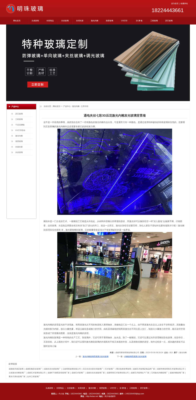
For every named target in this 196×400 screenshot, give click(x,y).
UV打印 (113, 388)
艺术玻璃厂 (109, 369)
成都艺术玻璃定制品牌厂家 (144, 369)
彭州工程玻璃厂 (33, 376)
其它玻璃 (143, 388)
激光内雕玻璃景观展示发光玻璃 (95, 356)
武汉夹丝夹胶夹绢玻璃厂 (93, 369)
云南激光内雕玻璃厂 (17, 373)
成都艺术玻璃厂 (78, 373)
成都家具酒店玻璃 (16, 369)
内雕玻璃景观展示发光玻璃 (135, 356)
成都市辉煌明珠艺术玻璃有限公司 (171, 369)
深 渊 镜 (123, 388)
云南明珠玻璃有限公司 (71, 369)
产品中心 (67, 106)
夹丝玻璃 (70, 388)
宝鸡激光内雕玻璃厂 (159, 373)
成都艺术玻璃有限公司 (36, 373)
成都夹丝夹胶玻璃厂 (52, 369)
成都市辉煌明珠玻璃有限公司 (127, 352)
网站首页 (56, 106)
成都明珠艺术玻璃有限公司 (118, 373)
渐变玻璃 (103, 388)
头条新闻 (49, 388)
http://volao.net (92, 396)
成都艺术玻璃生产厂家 (140, 373)
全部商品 (60, 388)
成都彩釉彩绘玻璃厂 (33, 369)
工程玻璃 (133, 388)
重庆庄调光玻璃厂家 (17, 376)
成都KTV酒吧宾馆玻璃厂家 (59, 373)
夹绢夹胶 (81, 388)
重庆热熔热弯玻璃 (123, 369)
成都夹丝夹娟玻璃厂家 (95, 373)
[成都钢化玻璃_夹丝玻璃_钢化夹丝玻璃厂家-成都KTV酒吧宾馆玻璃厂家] (25, 13)
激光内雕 (75, 106)
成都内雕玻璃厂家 (177, 373)
